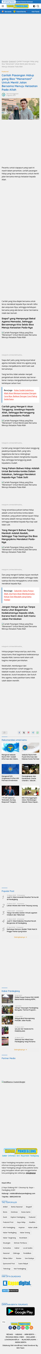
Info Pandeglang (9, 1227)
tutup (3, 1322)
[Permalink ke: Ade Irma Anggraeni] (3, 94)
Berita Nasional (16, 1207)
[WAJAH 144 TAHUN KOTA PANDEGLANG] (5, 1030)
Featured (12, 61)
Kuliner (16, 1248)
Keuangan (6, 1243)
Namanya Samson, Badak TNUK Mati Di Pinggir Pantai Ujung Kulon (22, 930)
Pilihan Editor (8, 1258)
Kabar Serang (25, 1232)
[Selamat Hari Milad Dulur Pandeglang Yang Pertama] (5, 1041)
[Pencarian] (38, 6)
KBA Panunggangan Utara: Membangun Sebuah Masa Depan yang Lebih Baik (30, 800)
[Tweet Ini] (24, 732)
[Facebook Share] (19, 732)
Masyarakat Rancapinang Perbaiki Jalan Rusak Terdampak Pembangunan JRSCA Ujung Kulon (25, 1019)
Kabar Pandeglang (9, 1232)
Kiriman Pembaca (20, 1243)
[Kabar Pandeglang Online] (17, 6)
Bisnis (5, 1212)
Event (5, 1217)
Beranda (5, 61)
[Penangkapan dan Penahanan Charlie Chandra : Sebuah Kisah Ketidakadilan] (30, 769)
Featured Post (8, 1222)
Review (18, 1258)
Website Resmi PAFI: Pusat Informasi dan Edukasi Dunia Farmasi (30, 757)
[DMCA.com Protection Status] (10, 1290)
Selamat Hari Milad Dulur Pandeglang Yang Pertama (25, 1040)
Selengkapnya (19, 937)
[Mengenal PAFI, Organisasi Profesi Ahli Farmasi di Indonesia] (10, 769)
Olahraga (16, 1253)
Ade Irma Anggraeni (12, 94)
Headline (32, 1222)
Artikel (5, 1207)
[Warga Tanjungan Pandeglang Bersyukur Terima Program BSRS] (7, 1009)
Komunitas (7, 1248)
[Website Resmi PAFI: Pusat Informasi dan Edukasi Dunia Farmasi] (30, 748)
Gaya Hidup (21, 1222)
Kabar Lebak (32, 1227)
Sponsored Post (9, 1263)
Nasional (6, 1253)
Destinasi (14, 1212)
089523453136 (15, 1197)
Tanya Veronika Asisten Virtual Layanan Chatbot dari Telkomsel (22, 914)
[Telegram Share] (33, 732)
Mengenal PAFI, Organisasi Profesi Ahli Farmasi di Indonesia (10, 778)
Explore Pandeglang (18, 1217)
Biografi (29, 1207)
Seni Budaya (29, 1258)
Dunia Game (25, 1212)
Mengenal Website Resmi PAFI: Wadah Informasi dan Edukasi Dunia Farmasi (10, 757)
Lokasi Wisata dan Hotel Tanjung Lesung (22, 906)
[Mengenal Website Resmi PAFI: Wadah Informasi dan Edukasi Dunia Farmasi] (10, 748)
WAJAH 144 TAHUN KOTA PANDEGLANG (24, 1030)
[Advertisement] (20, 37)
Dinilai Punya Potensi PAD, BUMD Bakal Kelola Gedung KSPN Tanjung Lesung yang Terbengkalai (27, 998)
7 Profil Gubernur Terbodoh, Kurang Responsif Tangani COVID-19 (9, 800)
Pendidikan (27, 1253)
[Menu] (3, 6)
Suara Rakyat (23, 1263)
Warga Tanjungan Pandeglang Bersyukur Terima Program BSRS (26, 1009)
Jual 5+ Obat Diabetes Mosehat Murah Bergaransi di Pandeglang (21, 922)
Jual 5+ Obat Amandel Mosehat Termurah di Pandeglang (23, 898)
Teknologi (6, 1269)
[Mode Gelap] (34, 6)
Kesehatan (23, 1238)
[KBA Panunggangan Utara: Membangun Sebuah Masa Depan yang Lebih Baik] (30, 791)
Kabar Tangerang (9, 1238)
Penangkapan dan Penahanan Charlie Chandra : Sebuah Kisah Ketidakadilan (29, 778)
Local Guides (27, 1248)
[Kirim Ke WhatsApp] (37, 732)
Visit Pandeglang (20, 1269)
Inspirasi (22, 1227)
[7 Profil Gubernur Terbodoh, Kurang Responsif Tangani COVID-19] (10, 791)
